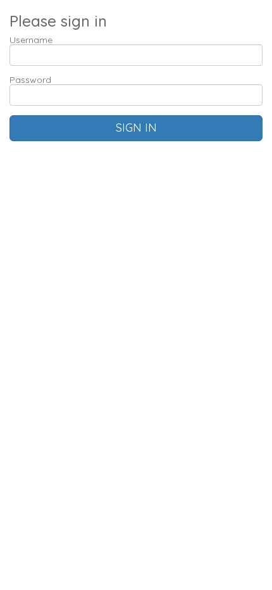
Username (31, 39)
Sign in (136, 127)
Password (30, 79)
